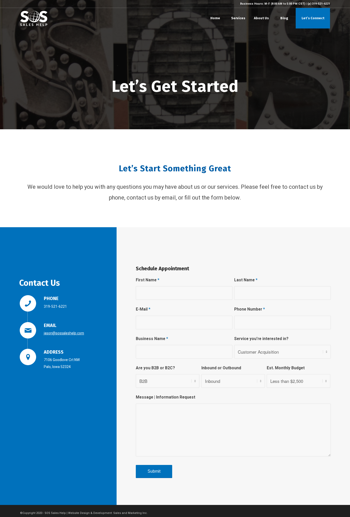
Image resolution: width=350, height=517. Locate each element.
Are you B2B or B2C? (155, 368)
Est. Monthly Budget (286, 368)
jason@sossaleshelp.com (64, 333)
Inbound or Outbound (221, 368)
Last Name (246, 280)
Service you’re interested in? (261, 339)
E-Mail (143, 309)
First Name (147, 280)
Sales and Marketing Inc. (130, 513)
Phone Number (249, 309)
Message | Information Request (165, 397)
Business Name (152, 339)
